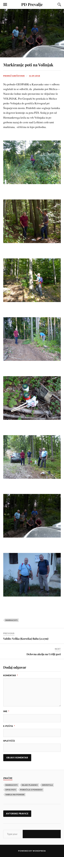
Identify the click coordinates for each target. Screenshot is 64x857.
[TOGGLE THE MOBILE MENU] (5, 4)
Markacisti (11, 620)
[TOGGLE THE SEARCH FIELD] (59, 4)
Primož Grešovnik (14, 76)
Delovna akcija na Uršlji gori (44, 654)
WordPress (39, 851)
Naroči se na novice (41, 833)
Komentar (10, 675)
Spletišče (9, 741)
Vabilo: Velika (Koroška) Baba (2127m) (25, 638)
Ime (6, 711)
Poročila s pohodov (31, 790)
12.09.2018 (34, 76)
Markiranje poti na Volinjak (28, 64)
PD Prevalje (32, 4)
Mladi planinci (30, 785)
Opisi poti (10, 790)
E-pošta (9, 726)
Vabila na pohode (15, 794)
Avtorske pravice (17, 813)
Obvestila (47, 785)
